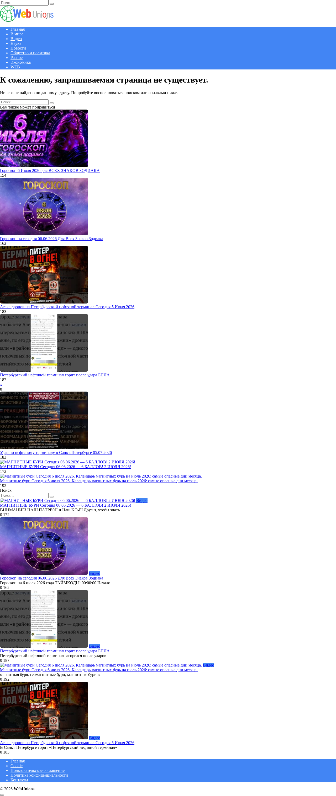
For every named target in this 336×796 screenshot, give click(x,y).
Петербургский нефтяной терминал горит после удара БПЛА (55, 375)
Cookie (16, 765)
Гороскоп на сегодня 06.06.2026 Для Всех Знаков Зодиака (51, 238)
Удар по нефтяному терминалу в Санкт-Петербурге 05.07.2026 (56, 452)
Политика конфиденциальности (39, 775)
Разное (16, 57)
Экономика (20, 62)
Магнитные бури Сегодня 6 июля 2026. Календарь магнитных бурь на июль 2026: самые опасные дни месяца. (99, 481)
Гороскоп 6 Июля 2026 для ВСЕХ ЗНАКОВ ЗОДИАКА (50, 170)
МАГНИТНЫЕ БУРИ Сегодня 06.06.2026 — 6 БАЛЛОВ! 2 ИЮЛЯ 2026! (65, 466)
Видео (16, 38)
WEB (15, 67)
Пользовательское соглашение (37, 770)
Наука (15, 43)
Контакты (19, 780)
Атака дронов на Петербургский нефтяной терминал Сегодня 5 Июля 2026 (67, 307)
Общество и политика (30, 53)
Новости (18, 48)
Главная (17, 29)
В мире (16, 34)
